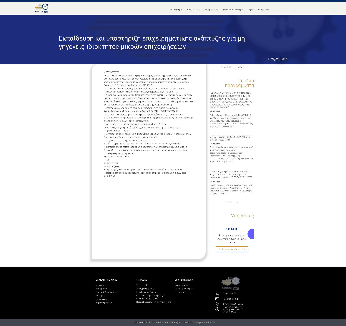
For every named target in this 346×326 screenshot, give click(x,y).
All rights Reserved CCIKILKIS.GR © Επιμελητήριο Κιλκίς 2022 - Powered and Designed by (168, 323)
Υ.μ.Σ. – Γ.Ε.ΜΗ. (193, 10)
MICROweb (211, 323)
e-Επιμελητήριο (211, 10)
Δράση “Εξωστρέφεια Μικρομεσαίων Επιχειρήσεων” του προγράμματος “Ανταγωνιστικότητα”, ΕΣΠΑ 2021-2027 (231, 174)
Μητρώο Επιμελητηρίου (233, 10)
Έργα (251, 10)
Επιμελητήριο (176, 10)
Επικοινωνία (263, 10)
